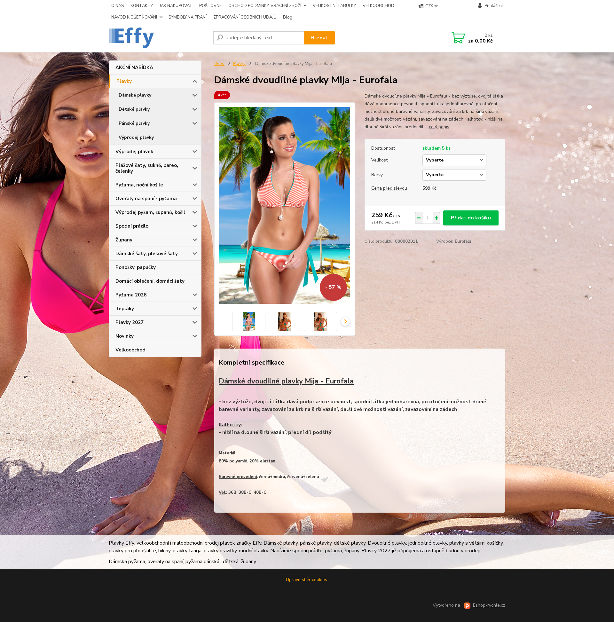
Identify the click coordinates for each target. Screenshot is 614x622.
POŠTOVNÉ (210, 6)
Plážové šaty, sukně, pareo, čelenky (146, 168)
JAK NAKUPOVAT (176, 6)
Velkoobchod (130, 350)
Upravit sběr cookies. (307, 580)
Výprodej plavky (136, 137)
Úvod (219, 64)
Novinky (124, 336)
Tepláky (124, 308)
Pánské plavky (134, 123)
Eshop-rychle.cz (489, 605)
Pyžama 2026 (130, 295)
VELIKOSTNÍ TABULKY (334, 6)
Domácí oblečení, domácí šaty (150, 281)
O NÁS (117, 6)
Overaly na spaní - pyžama (146, 198)
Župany (123, 240)
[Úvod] (158, 38)
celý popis (439, 127)
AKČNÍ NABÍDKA (134, 67)
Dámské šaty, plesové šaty (146, 253)
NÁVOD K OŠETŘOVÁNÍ (134, 17)
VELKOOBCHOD (378, 6)
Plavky (124, 81)
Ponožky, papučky (135, 267)
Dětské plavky (134, 109)
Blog (287, 17)
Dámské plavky (135, 95)
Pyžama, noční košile (139, 185)
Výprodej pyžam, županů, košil (150, 212)
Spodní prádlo (131, 226)
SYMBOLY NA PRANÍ (188, 17)
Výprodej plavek (134, 151)
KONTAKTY (141, 6)
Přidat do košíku (471, 217)
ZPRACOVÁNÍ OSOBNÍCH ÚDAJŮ (244, 17)
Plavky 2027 (129, 322)
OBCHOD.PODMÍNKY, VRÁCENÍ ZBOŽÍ (264, 6)
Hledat (319, 37)
